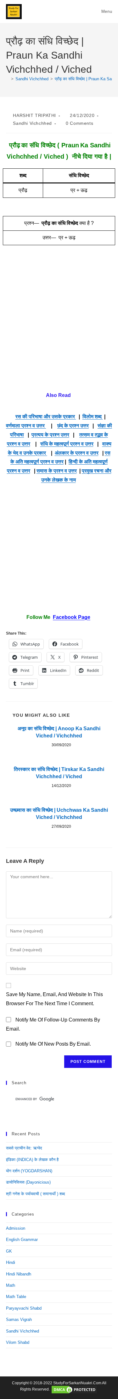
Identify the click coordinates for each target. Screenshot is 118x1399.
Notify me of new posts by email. (53, 1044)
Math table (16, 1296)
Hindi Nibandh (18, 1274)
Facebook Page (71, 617)
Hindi (10, 1262)
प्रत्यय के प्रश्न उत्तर (50, 434)
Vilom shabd (17, 1342)
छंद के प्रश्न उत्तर (73, 425)
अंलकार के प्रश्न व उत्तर (76, 453)
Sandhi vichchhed (32, 123)
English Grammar (22, 1239)
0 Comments (79, 123)
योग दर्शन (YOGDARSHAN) (29, 1171)
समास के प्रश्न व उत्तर (57, 470)
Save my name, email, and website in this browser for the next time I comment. (54, 999)
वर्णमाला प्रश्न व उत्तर (26, 425)
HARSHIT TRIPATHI (34, 115)
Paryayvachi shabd (24, 1308)
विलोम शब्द (92, 416)
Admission (15, 1228)
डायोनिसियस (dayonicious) (28, 1182)
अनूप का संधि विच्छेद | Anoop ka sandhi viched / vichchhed (59, 732)
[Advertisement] (59, 323)
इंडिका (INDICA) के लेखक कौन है (32, 1159)
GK (9, 1251)
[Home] (7, 79)
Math (10, 1285)
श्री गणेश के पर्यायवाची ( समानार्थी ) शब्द (35, 1193)
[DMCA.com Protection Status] (74, 1389)
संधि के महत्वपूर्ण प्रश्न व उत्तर (66, 443)
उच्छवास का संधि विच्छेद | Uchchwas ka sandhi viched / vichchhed (59, 813)
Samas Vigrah (19, 1319)
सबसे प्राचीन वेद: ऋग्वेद (24, 1148)
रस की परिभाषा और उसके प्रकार (45, 416)
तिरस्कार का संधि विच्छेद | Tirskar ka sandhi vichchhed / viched (59, 773)
